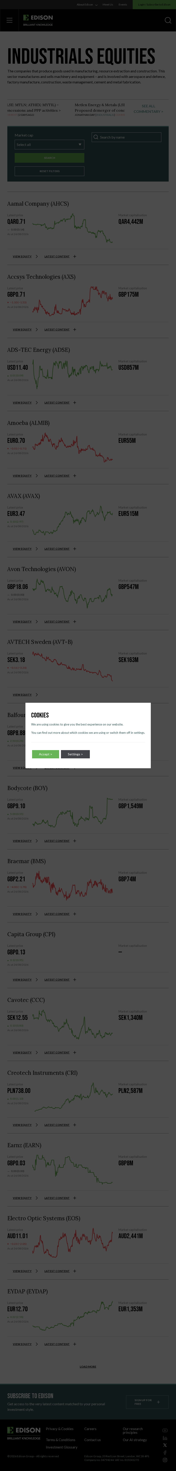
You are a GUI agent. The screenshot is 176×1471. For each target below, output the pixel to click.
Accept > (45, 754)
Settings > (75, 754)
